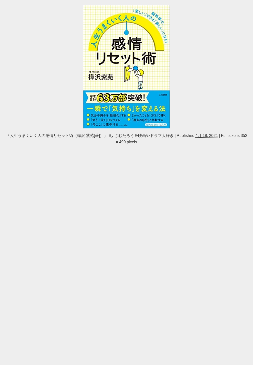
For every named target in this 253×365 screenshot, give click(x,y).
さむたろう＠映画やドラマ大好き (144, 135)
